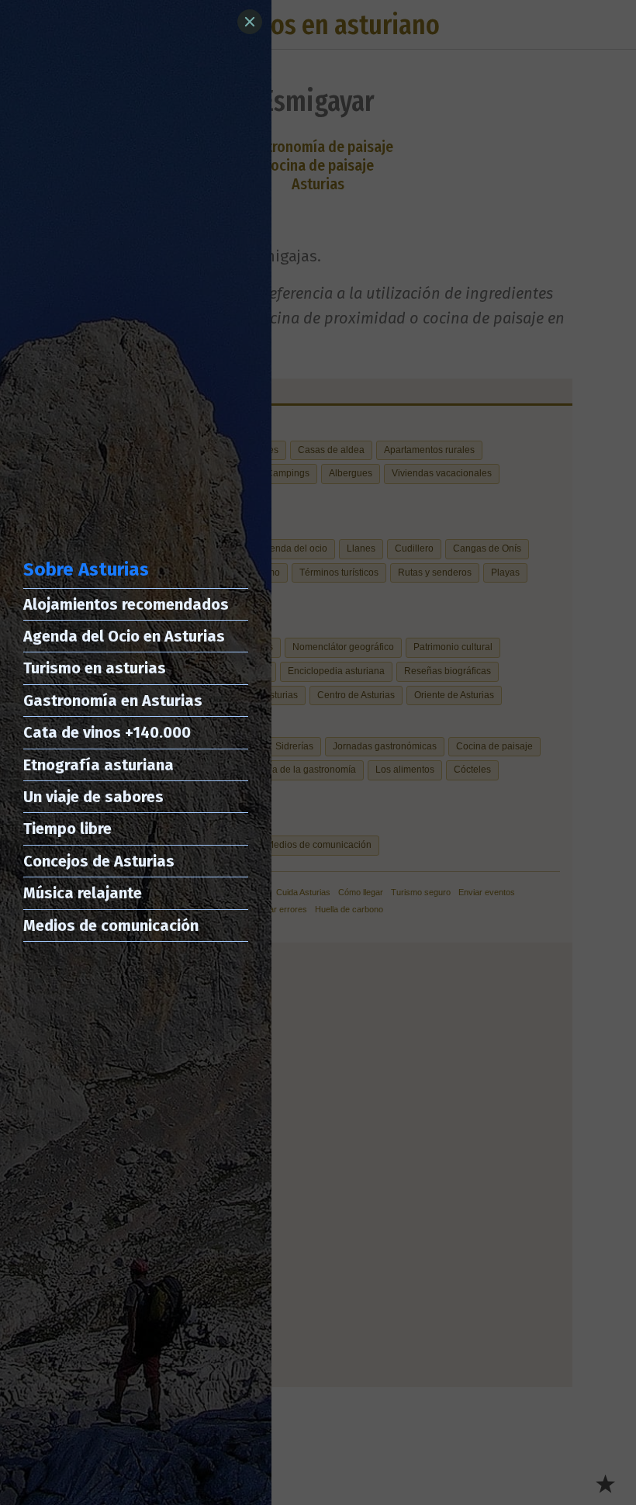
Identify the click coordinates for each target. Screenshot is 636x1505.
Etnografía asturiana (98, 765)
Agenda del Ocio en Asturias (124, 636)
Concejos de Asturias (99, 861)
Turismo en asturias (94, 668)
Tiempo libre (67, 828)
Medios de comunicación (111, 925)
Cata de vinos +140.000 (107, 732)
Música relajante (82, 893)
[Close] (249, 21)
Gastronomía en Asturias (112, 700)
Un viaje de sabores (93, 796)
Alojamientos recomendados (126, 604)
